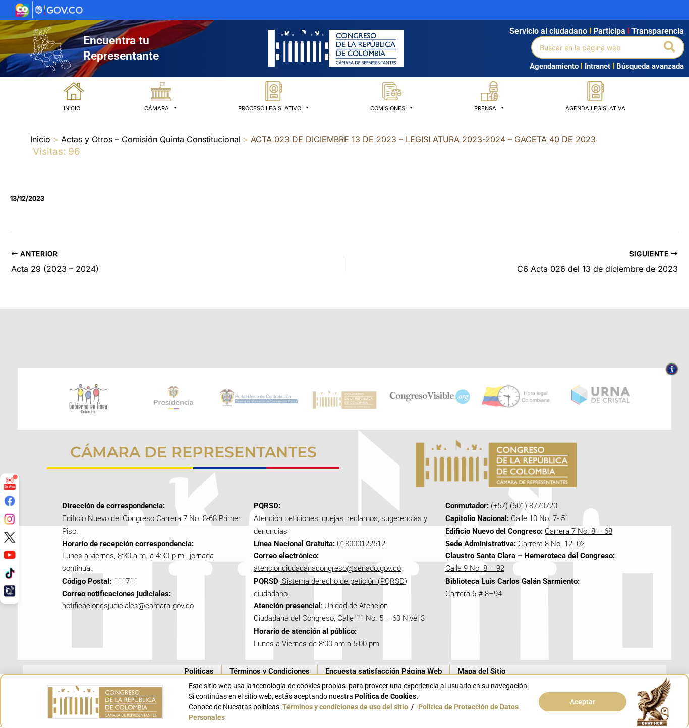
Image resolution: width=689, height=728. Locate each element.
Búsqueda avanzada (650, 66)
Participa (611, 31)
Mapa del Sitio (481, 671)
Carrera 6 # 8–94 (473, 593)
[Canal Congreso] (9, 591)
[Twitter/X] (9, 537)
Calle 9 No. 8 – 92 (474, 568)
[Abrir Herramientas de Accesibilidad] (672, 369)
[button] (670, 47)
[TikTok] (9, 573)
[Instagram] (9, 519)
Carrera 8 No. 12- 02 (551, 543)
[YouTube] (9, 555)
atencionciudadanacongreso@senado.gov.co (327, 568)
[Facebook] (9, 501)
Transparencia (657, 31)
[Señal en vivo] (9, 483)
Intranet (595, 66)
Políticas (199, 671)
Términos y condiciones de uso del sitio (345, 707)
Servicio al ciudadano (548, 31)
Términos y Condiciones (269, 671)
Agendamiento (554, 66)
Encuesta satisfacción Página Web (383, 671)
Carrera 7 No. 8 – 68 (578, 531)
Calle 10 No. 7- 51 (540, 518)
